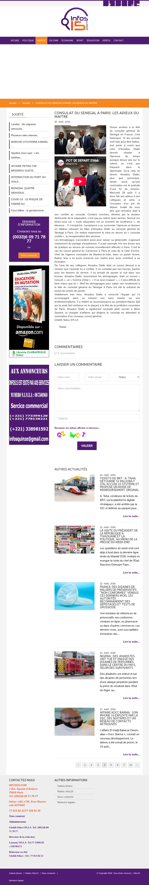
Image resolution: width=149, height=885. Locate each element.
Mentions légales (66, 802)
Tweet (62, 326)
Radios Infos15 (65, 791)
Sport (80, 40)
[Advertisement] (74, 71)
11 (131, 765)
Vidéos (106, 40)
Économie (67, 40)
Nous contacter (29, 255)
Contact (119, 40)
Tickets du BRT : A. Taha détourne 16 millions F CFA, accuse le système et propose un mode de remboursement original (119, 484)
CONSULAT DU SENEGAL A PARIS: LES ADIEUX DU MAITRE (66, 103)
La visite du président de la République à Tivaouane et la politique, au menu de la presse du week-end (119, 536)
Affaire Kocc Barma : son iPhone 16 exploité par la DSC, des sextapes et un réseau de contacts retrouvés (119, 718)
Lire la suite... (131, 516)
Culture (53, 40)
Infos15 (136, 873)
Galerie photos (65, 786)
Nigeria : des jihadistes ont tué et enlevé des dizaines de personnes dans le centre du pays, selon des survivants (118, 661)
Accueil (15, 40)
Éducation (93, 40)
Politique (28, 40)
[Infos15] (74, 19)
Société (41, 40)
